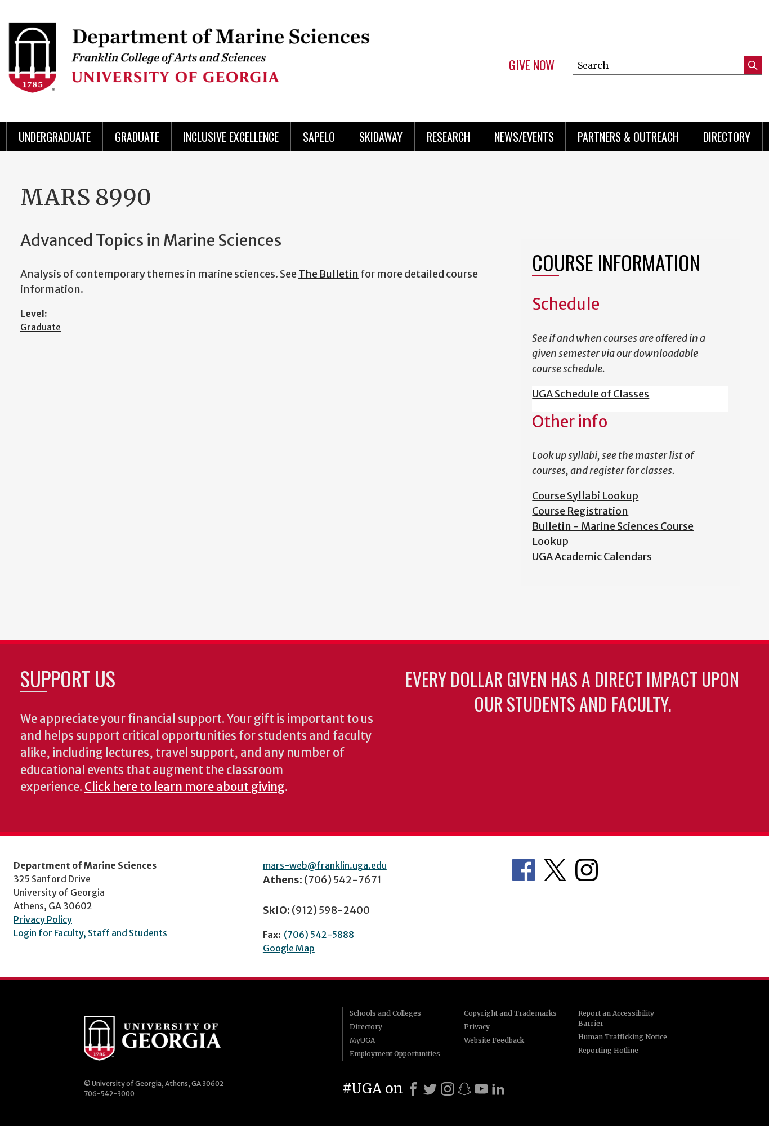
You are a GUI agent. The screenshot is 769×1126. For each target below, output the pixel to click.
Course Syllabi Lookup (585, 495)
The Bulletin (328, 273)
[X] (430, 1089)
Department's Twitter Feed (555, 870)
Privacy (477, 1026)
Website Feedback (494, 1040)
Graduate (137, 136)
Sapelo (319, 136)
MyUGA (362, 1040)
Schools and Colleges (385, 1013)
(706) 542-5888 (319, 934)
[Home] (188, 56)
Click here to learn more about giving (184, 787)
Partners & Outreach (628, 136)
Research (448, 136)
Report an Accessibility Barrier (616, 1018)
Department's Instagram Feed (586, 870)
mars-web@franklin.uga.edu (325, 865)
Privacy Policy (43, 919)
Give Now (532, 65)
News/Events (524, 136)
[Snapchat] (464, 1089)
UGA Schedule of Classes (590, 393)
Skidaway (381, 136)
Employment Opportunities (395, 1053)
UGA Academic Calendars (592, 556)
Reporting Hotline (608, 1050)
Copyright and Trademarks (510, 1013)
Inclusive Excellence (231, 136)
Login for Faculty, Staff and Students (90, 933)
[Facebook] (413, 1089)
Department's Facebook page (523, 870)
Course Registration (580, 510)
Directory (726, 136)
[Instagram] (447, 1089)
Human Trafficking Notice (622, 1037)
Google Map (289, 948)
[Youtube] (481, 1089)
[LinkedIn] (498, 1089)
